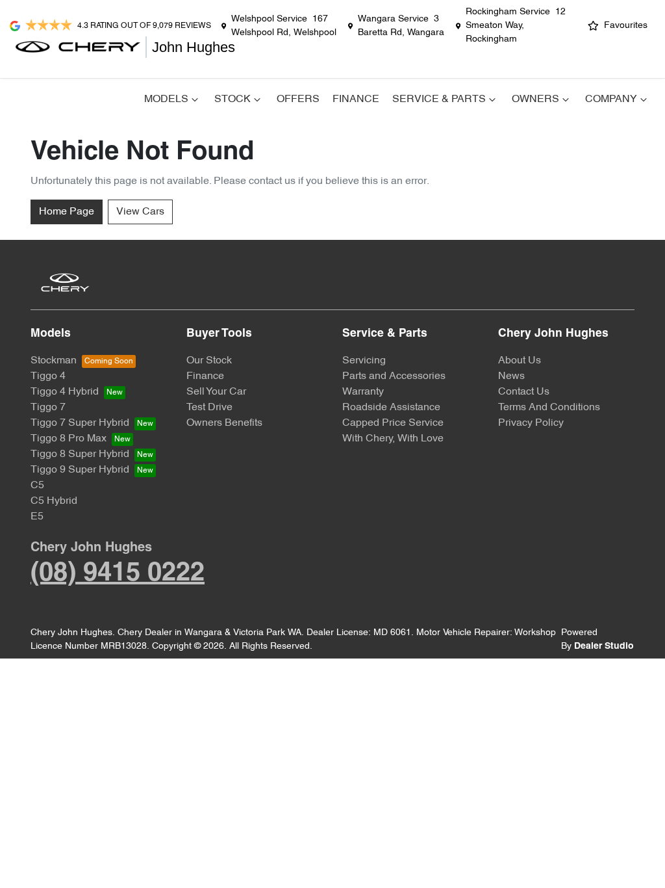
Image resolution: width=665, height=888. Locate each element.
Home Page (66, 212)
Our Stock (209, 361)
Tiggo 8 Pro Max (69, 439)
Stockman (54, 361)
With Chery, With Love (393, 439)
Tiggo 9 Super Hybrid (80, 470)
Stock (232, 99)
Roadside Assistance (391, 407)
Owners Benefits (224, 423)
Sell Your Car (216, 392)
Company (611, 99)
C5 (37, 485)
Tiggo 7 (48, 407)
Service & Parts (439, 99)
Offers (298, 99)
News (511, 376)
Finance (355, 99)
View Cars (140, 212)
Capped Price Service (393, 423)
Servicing (364, 361)
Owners (535, 99)
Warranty (363, 392)
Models (166, 99)
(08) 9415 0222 (118, 574)
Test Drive (209, 407)
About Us (519, 361)
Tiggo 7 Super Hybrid (80, 423)
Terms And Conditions (549, 407)
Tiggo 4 (48, 376)
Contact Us (523, 392)
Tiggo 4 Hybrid (65, 392)
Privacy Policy (531, 423)
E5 (37, 517)
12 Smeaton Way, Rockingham (516, 26)
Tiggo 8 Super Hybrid (80, 454)
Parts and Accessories (393, 376)
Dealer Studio (604, 646)
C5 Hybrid (54, 501)
